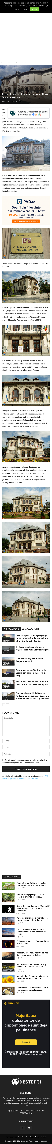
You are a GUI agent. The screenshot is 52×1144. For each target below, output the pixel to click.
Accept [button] (34, 9)
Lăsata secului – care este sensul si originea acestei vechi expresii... (32, 989)
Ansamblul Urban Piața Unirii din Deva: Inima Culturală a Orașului (32, 683)
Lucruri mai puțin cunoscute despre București (29, 660)
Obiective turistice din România (26, 63)
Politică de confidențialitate (30, 1137)
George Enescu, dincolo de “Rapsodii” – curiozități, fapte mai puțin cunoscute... (33, 908)
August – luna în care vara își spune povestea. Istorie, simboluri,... (32, 977)
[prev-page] (3, 704)
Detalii (25, 9)
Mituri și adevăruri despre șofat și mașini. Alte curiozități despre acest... (31, 966)
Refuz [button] (17, 9)
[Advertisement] (26, 33)
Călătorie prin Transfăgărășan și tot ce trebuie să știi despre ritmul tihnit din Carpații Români (32, 638)
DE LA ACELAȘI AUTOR (30, 629)
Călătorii (10, 63)
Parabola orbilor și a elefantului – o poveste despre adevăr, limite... (32, 919)
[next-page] (7, 704)
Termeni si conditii (12, 1137)
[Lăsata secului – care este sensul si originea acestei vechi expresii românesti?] (8, 991)
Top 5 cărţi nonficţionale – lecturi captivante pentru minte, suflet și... (32, 884)
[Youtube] (29, 1128)
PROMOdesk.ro (26, 1113)
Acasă (3, 63)
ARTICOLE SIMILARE (11, 629)
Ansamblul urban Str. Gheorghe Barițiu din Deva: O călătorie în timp (31, 673)
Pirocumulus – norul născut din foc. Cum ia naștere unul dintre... (32, 954)
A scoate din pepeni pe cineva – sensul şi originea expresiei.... (30, 895)
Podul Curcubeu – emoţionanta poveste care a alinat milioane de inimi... (31, 931)
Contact (43, 1137)
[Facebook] (22, 1128)
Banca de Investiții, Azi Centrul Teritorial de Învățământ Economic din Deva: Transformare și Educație (32, 696)
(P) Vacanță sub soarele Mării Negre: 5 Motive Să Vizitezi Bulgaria (33, 648)
